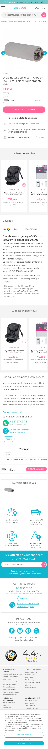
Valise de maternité (31, 708)
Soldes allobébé (30, 687)
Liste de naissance (31, 700)
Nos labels (6, 705)
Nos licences (7, 708)
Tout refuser (24, 739)
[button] (3, 53)
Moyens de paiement (9, 689)
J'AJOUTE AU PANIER (36, 469)
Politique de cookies (9, 684)
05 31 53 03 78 (36, 548)
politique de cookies (12, 730)
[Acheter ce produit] (24, 185)
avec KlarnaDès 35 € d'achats (36, 522)
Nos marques (29, 677)
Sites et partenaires (9, 702)
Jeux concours (30, 706)
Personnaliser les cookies (11, 682)
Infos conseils (29, 703)
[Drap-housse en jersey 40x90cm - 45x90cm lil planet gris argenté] (9, 490)
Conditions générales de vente (12, 674)
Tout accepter (24, 743)
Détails (5, 84)
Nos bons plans (30, 675)
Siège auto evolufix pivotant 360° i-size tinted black (14, 194)
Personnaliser (24, 734)
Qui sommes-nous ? (32, 672)
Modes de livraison (9, 687)
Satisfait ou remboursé (10, 695)
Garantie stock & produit (11, 692)
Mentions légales (30, 680)
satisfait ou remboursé (12, 544)
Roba (5, 74)
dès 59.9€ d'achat (12, 521)
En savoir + (40, 137)
